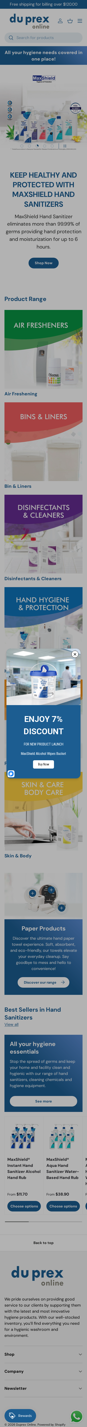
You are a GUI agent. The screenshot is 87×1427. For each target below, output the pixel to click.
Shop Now (43, 263)
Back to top (43, 1242)
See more (43, 1101)
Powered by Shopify (51, 1425)
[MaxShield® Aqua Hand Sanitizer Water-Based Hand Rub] (63, 1136)
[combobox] (43, 38)
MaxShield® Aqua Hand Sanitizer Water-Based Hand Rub (62, 1168)
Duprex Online (26, 1425)
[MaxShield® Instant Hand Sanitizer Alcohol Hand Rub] (24, 1136)
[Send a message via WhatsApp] (76, 1416)
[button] (70, 21)
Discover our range (40, 982)
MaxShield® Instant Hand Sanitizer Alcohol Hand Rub (24, 1168)
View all (11, 1024)
